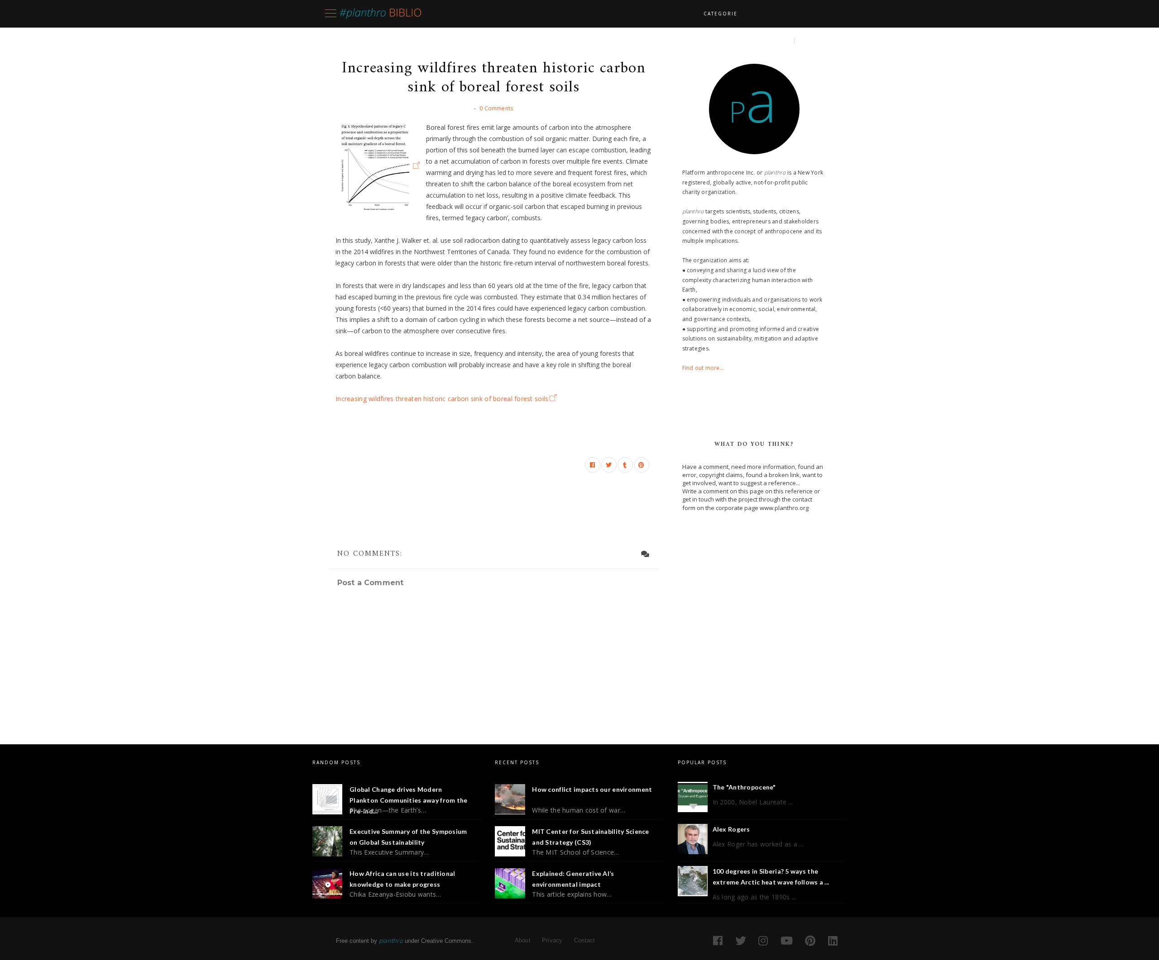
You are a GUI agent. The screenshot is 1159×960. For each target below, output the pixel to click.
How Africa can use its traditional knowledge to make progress (402, 879)
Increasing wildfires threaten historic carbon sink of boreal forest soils (441, 398)
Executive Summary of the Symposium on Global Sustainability (408, 837)
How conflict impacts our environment (592, 789)
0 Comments (496, 108)
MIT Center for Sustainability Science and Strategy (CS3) (590, 837)
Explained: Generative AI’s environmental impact (573, 879)
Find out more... (703, 368)
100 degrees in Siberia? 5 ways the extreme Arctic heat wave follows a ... (771, 876)
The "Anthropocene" (744, 787)
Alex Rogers (731, 829)
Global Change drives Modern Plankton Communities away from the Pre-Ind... (409, 800)
